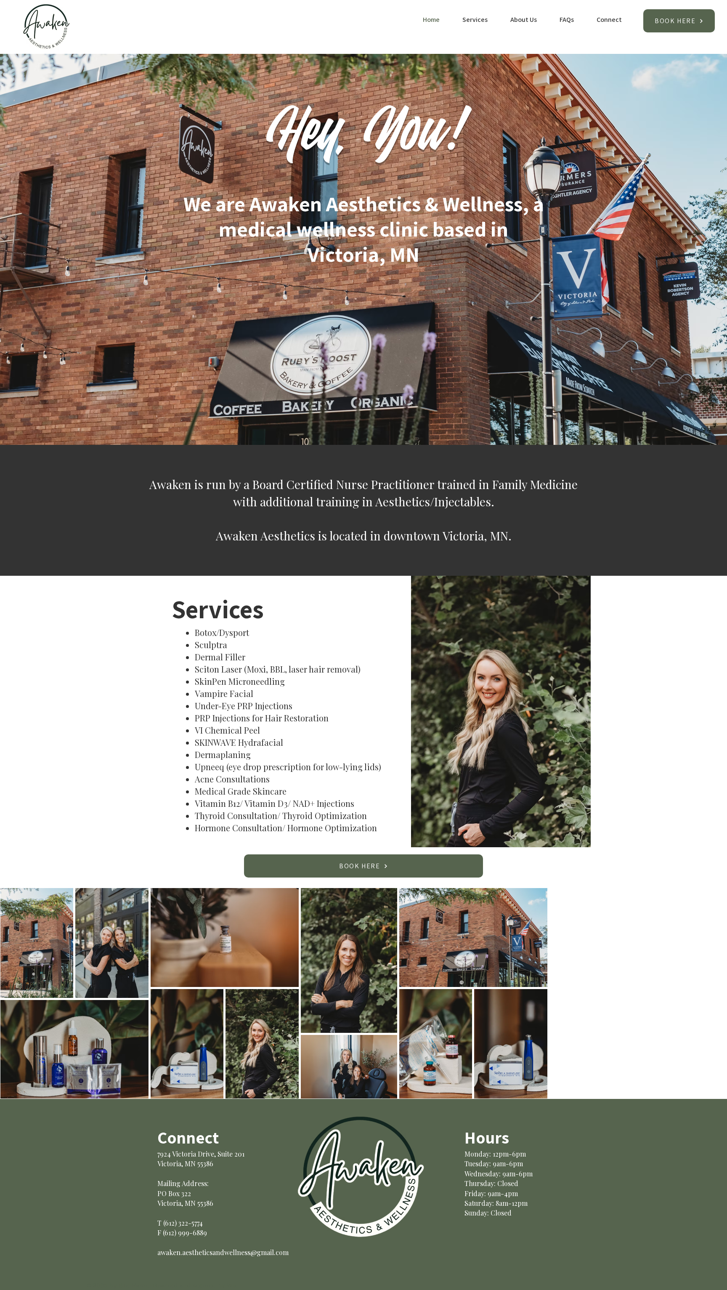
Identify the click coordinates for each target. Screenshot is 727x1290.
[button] (470, 19)
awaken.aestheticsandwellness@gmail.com (223, 1252)
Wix (232, 1285)
